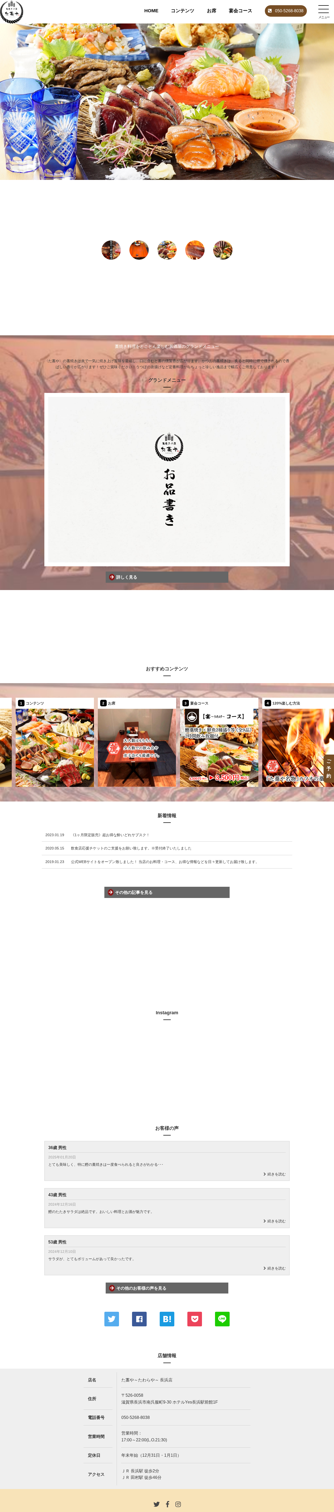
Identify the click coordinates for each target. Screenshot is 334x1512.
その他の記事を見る (134, 892)
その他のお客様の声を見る (141, 1288)
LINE (222, 1319)
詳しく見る (126, 577)
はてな (167, 1319)
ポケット (194, 1319)
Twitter (111, 1319)
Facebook (139, 1319)
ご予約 (328, 768)
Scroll (166, 161)
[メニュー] (323, 9)
